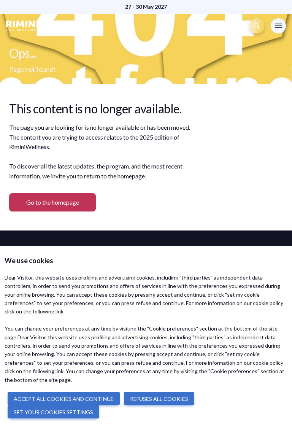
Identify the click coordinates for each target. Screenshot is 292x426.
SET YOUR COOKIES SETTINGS (53, 412)
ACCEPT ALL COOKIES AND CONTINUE (64, 399)
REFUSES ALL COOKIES (159, 399)
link (59, 311)
